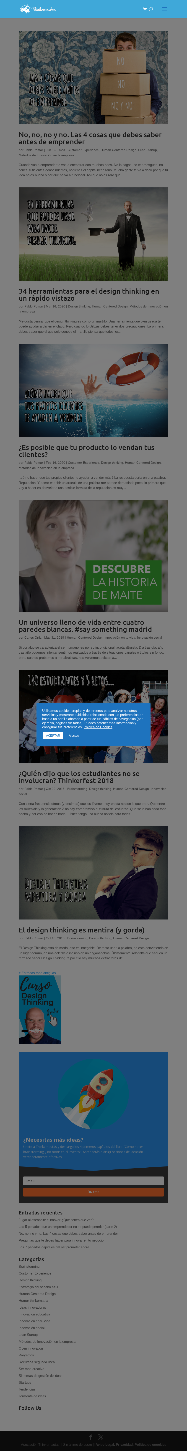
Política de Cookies (98, 727)
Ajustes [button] (74, 735)
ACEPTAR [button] (53, 735)
